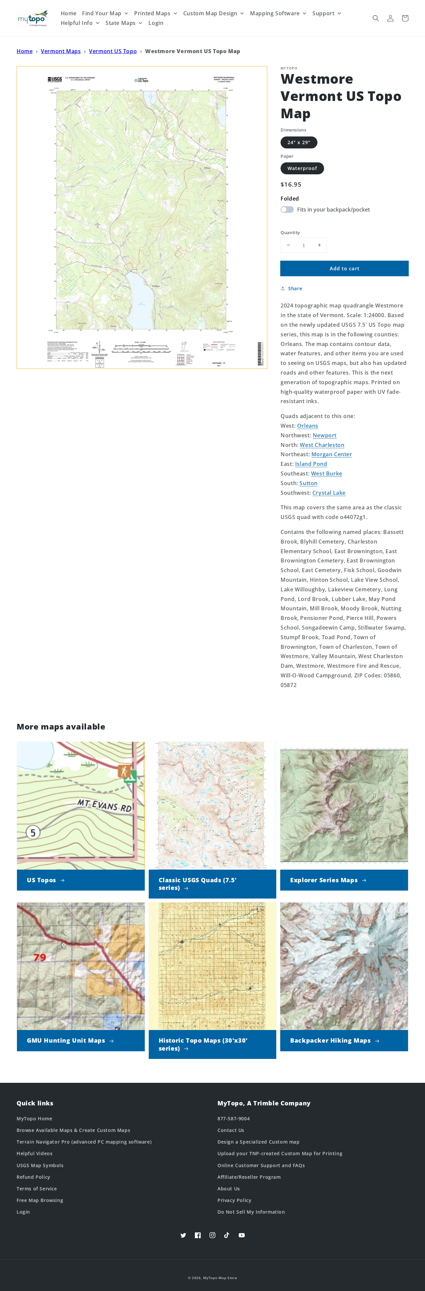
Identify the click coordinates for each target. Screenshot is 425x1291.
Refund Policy (33, 1177)
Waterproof (302, 168)
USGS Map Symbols (40, 1165)
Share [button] (295, 288)
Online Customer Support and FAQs (261, 1165)
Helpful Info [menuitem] (77, 23)
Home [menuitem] (69, 13)
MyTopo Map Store (220, 1277)
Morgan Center (331, 454)
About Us (228, 1188)
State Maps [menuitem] (121, 23)
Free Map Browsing (40, 1200)
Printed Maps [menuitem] (152, 13)
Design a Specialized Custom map (258, 1142)
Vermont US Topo (113, 51)
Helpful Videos (34, 1153)
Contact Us (230, 1130)
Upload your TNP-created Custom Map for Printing (279, 1153)
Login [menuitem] (155, 23)
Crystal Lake (329, 492)
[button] (376, 18)
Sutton (308, 482)
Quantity (290, 232)
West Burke (326, 473)
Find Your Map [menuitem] (102, 13)
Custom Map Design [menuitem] (210, 13)
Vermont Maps (61, 51)
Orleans (307, 425)
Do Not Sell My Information (251, 1212)
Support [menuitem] (323, 13)
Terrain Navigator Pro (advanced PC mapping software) (84, 1142)
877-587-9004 (233, 1118)
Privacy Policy (234, 1200)
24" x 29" (299, 142)
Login (23, 1212)
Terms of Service (37, 1188)
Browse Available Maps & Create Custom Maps (73, 1130)
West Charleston (322, 444)
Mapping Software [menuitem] (275, 13)
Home (25, 51)
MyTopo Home (34, 1118)
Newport (325, 435)
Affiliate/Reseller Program (249, 1177)
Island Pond (311, 464)
